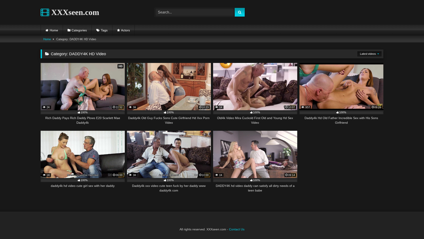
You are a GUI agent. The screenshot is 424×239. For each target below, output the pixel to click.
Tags (104, 30)
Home (54, 30)
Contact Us (236, 229)
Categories (79, 30)
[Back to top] (410, 226)
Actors (125, 30)
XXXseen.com (74, 12)
